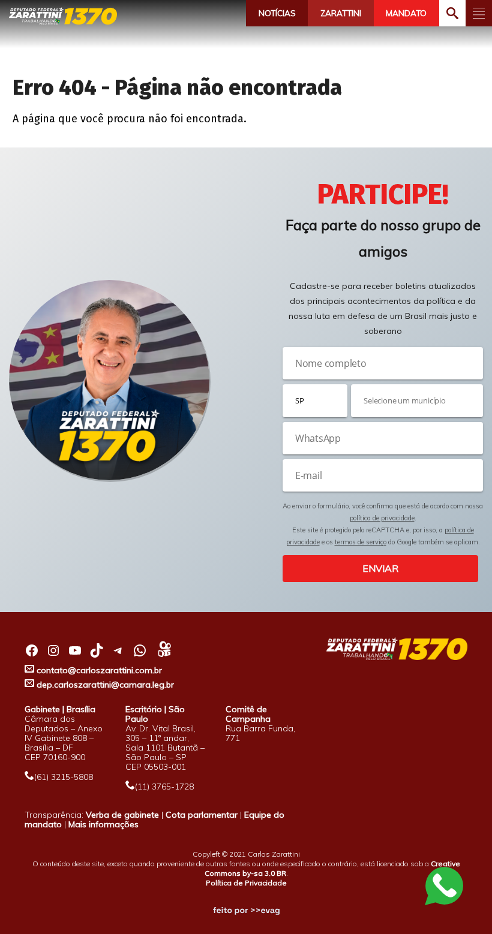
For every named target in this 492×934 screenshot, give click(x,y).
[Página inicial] (63, 16)
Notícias (277, 13)
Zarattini (340, 13)
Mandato (406, 13)
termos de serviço (360, 542)
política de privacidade (382, 518)
